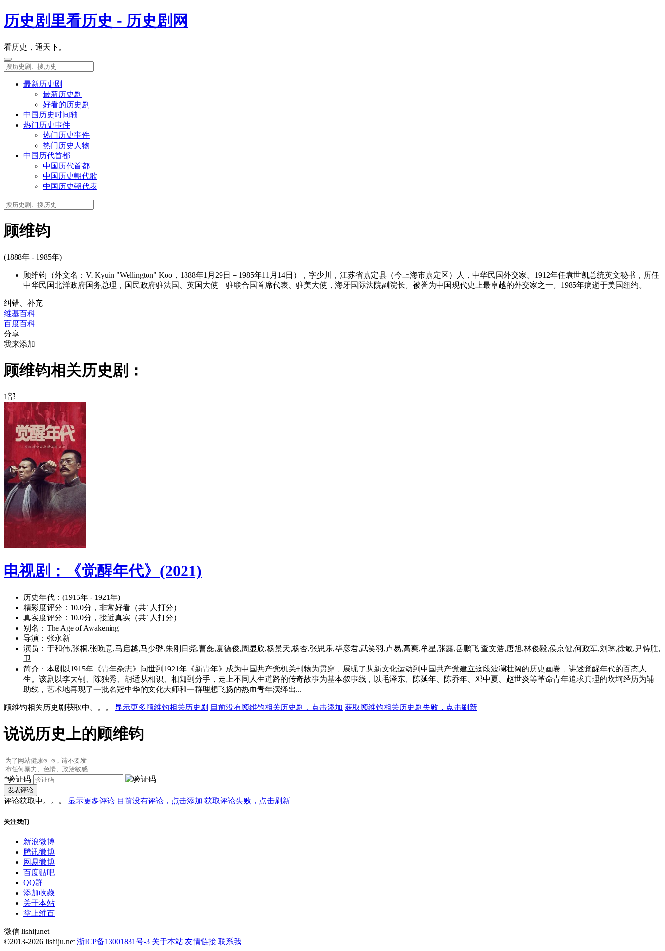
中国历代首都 (46, 155)
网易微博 (39, 862)
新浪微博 (39, 842)
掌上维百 (39, 913)
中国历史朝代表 (70, 186)
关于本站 (39, 903)
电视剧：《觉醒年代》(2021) (103, 570)
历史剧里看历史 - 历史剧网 (96, 20)
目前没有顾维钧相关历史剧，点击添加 (276, 707)
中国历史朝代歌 (70, 176)
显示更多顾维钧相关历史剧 (161, 707)
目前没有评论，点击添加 (160, 801)
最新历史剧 (42, 84)
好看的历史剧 (66, 104)
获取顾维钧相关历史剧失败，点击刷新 (411, 707)
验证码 (17, 779)
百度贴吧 (39, 872)
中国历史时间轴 (50, 115)
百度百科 (19, 323)
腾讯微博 (39, 852)
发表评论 (20, 790)
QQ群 (33, 882)
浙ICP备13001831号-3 (113, 941)
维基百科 (19, 313)
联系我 (229, 941)
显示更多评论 (91, 801)
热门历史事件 (46, 125)
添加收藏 (39, 893)
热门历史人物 (66, 145)
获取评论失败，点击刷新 (247, 801)
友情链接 (200, 941)
